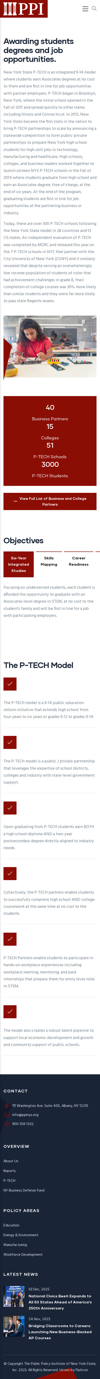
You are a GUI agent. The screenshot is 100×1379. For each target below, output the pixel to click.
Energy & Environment (20, 1235)
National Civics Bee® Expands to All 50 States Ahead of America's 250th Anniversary (60, 1302)
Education (11, 1225)
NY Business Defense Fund (23, 1191)
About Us (10, 1161)
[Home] (23, 9)
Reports (9, 1171)
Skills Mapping (49, 561)
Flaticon (82, 1370)
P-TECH (9, 1181)
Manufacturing (15, 1245)
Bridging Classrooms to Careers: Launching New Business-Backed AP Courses (60, 1331)
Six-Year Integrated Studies (18, 564)
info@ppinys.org (25, 1115)
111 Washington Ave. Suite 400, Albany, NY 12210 (50, 1106)
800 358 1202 (23, 1124)
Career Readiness (79, 561)
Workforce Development (23, 1255)
